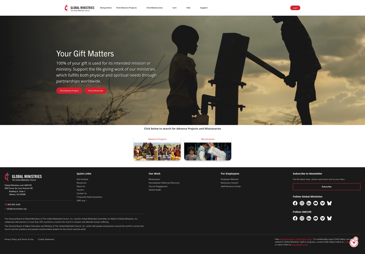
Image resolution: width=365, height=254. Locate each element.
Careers (80, 190)
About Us (81, 186)
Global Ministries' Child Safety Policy (296, 239)
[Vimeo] (322, 203)
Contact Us (82, 193)
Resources (81, 183)
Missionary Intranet (229, 183)
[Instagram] (302, 203)
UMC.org (82, 200)
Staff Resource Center (231, 186)
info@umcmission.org (15, 209)
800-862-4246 (12, 204)
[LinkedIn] (309, 203)
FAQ (188, 7)
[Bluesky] (329, 203)
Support (204, 7)
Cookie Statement (46, 239)
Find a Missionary (95, 90)
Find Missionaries (155, 7)
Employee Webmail (229, 179)
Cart (175, 7)
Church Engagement (158, 186)
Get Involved (82, 179)
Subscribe (327, 187)
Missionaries (154, 179)
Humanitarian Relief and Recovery (164, 183)
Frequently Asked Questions (89, 197)
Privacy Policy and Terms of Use (19, 239)
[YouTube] (315, 203)
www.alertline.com (300, 245)
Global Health (155, 190)
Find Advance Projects (126, 7)
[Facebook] (295, 203)
